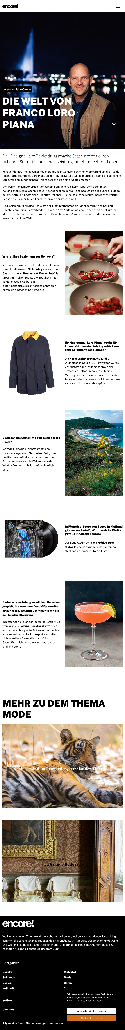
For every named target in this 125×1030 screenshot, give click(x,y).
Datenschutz (98, 1000)
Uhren (68, 982)
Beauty (7, 972)
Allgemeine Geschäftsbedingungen (24, 1023)
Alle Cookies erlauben (91, 1018)
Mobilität (70, 972)
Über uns (8, 1009)
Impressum (57, 1023)
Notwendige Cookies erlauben (92, 1011)
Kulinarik (8, 988)
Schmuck (8, 977)
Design (7, 982)
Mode (67, 977)
